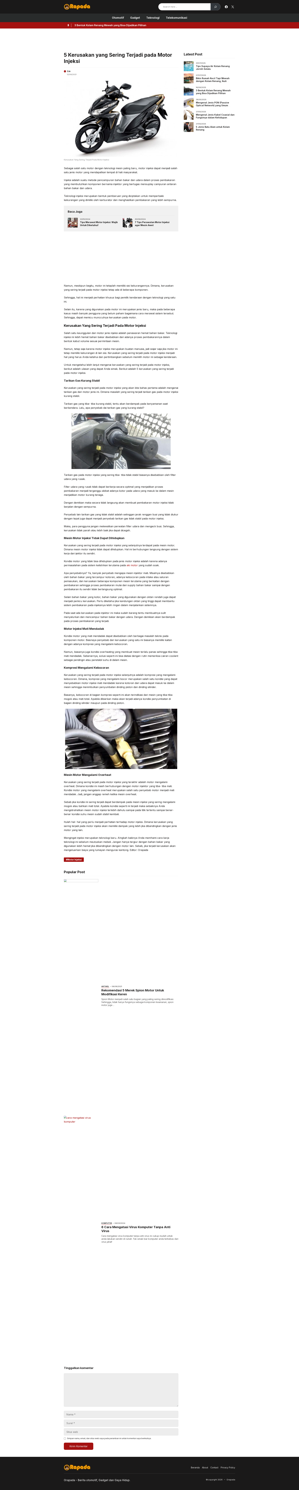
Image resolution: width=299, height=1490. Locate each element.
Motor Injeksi (74, 859)
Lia (68, 71)
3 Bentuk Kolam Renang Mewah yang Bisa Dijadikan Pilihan (213, 92)
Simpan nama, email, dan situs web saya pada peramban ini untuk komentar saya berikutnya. (109, 1438)
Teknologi (153, 17)
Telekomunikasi (176, 17)
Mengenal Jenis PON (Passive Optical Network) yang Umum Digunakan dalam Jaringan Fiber (131, 25)
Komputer (106, 1223)
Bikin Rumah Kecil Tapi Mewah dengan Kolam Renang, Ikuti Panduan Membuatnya (213, 81)
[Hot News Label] (67, 25)
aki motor (132, 565)
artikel (105, 986)
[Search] (215, 6)
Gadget (135, 17)
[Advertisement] (139, 39)
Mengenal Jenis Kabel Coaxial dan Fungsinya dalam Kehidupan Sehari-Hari (215, 117)
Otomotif (118, 17)
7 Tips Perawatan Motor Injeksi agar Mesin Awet (152, 223)
